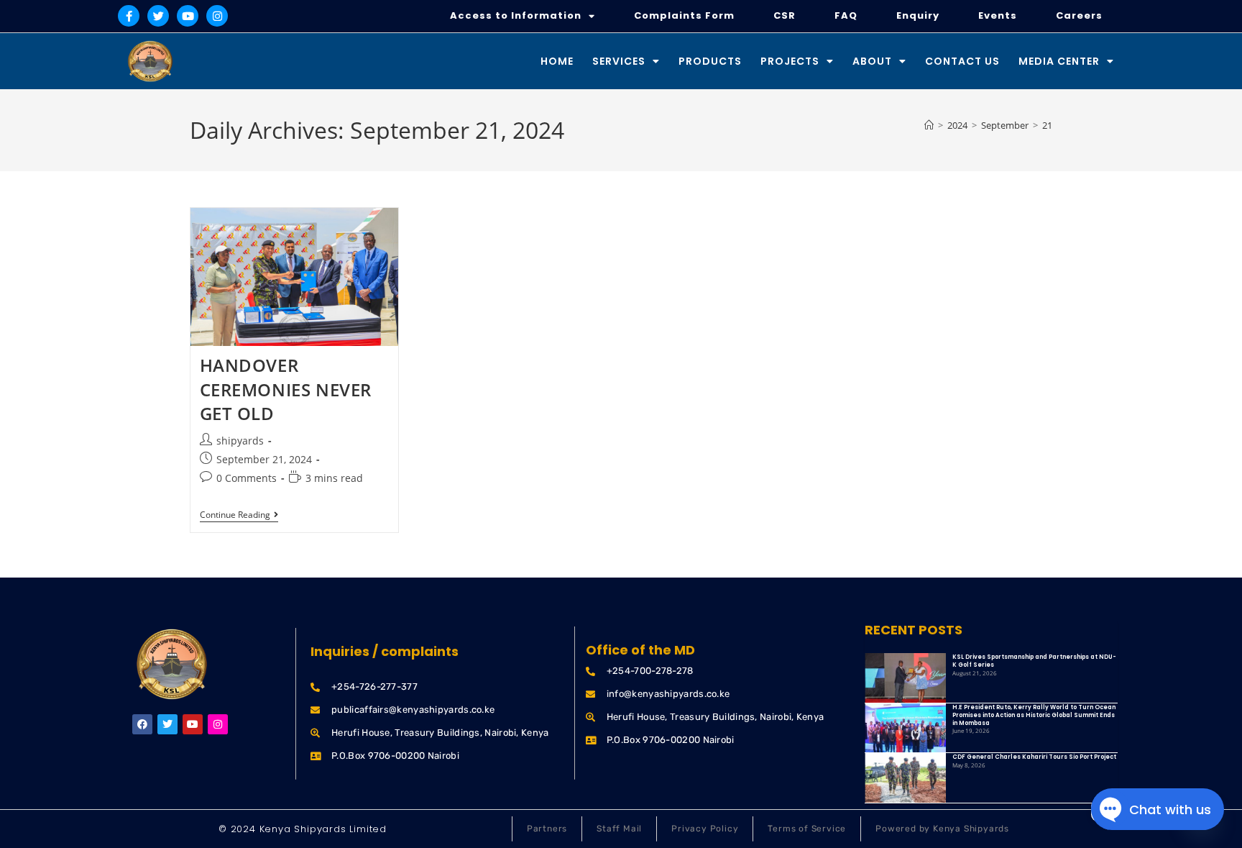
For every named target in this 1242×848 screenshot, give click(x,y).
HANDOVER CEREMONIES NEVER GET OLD (286, 389)
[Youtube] (187, 16)
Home (557, 61)
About (872, 61)
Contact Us (962, 61)
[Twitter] (158, 16)
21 (1047, 125)
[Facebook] (142, 724)
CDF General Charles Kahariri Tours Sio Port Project (1034, 757)
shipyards (240, 440)
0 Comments (246, 478)
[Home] (929, 125)
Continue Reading (239, 515)
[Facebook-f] (128, 16)
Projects (789, 61)
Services (618, 61)
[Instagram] (217, 16)
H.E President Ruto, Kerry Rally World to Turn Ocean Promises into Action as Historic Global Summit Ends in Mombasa (1034, 715)
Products (710, 61)
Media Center (1059, 61)
